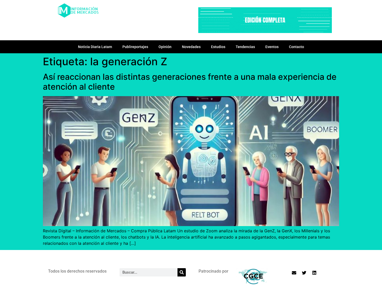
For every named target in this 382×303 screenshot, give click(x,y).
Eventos (272, 47)
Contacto (296, 47)
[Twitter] (304, 272)
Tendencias (245, 47)
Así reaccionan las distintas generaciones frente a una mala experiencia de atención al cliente (190, 82)
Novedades (191, 47)
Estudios (218, 47)
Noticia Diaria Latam (95, 47)
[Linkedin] (314, 272)
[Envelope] (294, 272)
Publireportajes (135, 47)
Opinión (165, 47)
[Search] (181, 272)
